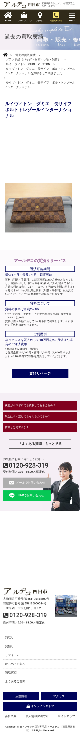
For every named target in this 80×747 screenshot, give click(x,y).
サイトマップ (66, 716)
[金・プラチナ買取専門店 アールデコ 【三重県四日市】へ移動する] (5, 55)
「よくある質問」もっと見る (40, 444)
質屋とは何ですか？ (17, 427)
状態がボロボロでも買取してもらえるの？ (30, 405)
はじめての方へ (15, 664)
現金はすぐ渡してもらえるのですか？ (27, 416)
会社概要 (10, 716)
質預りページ (40, 373)
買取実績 (11, 672)
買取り (9, 637)
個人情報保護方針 (37, 716)
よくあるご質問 (15, 681)
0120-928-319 (28, 465)
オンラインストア (42, 706)
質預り (9, 646)
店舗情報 (21, 696)
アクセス (59, 696)
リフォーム (12, 655)
